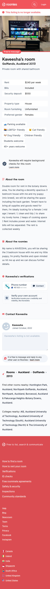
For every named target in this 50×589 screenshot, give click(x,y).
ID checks (7, 476)
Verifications (9, 471)
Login (43, 4)
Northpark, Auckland (13, 393)
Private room (9, 69)
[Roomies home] (9, 4)
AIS (22, 411)
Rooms (10, 372)
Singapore (10, 566)
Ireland (9, 556)
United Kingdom (13, 575)
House (28, 103)
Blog (4, 513)
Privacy (5, 530)
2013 (32, 63)
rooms (17, 384)
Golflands (8, 63)
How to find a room (12, 461)
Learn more (14, 167)
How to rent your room (14, 466)
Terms (5, 526)
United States (12, 580)
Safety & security (11, 486)
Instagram (7, 539)
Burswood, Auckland (37, 393)
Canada (9, 551)
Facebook (6, 535)
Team (4, 521)
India (8, 561)
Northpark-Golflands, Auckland (30, 389)
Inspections (8, 491)
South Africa (11, 570)
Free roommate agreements (16, 481)
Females (29, 114)
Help (4, 508)
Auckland (22, 63)
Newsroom (7, 517)
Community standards (14, 496)
